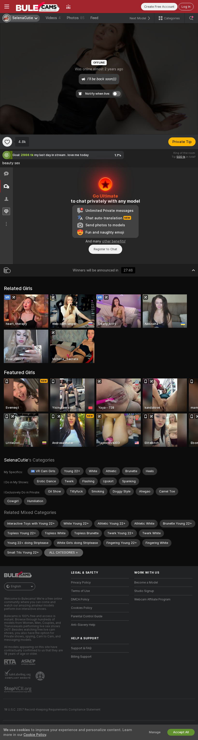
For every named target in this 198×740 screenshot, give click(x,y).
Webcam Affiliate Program (152, 599)
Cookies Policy (81, 608)
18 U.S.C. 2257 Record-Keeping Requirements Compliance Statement (52, 709)
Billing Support (81, 656)
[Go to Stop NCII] (18, 689)
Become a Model (146, 582)
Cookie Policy (34, 735)
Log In (186, 6)
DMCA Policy (80, 599)
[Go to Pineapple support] (40, 676)
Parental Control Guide (86, 616)
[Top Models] (68, 6)
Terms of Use (80, 591)
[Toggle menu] (7, 6)
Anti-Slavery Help (83, 624)
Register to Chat (105, 249)
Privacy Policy (81, 582)
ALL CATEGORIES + (63, 552)
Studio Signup (144, 591)
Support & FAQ (81, 648)
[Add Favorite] (7, 142)
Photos (76, 18)
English (16, 586)
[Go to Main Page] (38, 6)
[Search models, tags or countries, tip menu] (191, 18)
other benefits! (114, 241)
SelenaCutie (16, 459)
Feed (94, 18)
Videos (53, 18)
